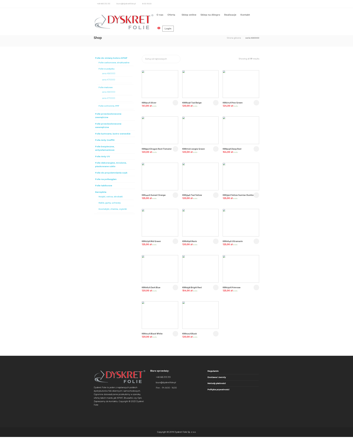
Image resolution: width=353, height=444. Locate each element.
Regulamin (213, 371)
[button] (161, 59)
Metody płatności (217, 383)
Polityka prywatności (218, 389)
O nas (160, 15)
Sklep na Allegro (210, 15)
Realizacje (230, 15)
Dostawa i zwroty (217, 377)
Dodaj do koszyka (175, 102)
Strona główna (234, 38)
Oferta (171, 15)
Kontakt (245, 15)
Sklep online (189, 15)
